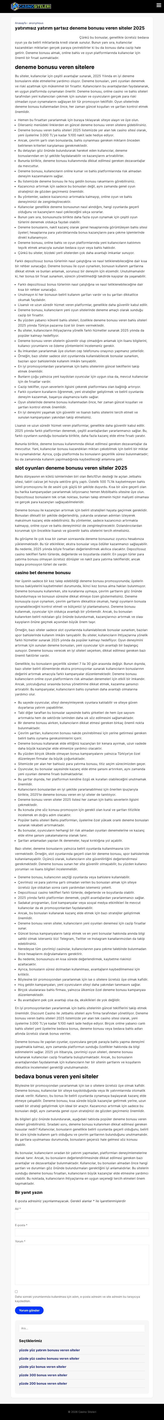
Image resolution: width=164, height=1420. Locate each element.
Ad (18, 1208)
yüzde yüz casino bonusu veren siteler (49, 1358)
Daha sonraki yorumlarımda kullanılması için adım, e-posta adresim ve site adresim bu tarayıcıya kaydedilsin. (77, 1299)
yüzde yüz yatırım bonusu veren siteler (49, 1350)
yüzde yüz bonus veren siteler (42, 1367)
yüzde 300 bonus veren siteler (43, 1375)
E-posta (21, 1225)
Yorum (20, 1241)
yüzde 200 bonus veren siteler (43, 1383)
